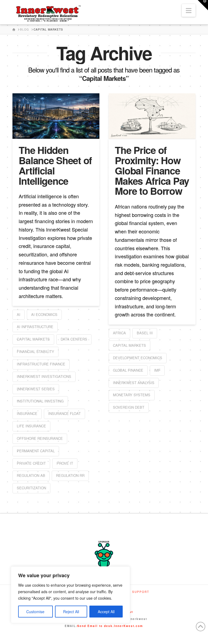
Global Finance (128, 370)
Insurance (27, 413)
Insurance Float (64, 413)
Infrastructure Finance (41, 363)
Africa (119, 332)
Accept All (106, 611)
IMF (157, 370)
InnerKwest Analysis (133, 382)
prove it (65, 463)
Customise (35, 611)
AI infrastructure (35, 326)
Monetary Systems (131, 394)
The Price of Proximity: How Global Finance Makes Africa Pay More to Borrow (152, 170)
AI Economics (44, 314)
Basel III (145, 332)
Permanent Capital (36, 450)
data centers (74, 339)
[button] (189, 10)
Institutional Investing (40, 401)
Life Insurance (31, 425)
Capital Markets (33, 339)
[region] (70, 594)
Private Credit (31, 463)
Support (140, 592)
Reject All (71, 611)
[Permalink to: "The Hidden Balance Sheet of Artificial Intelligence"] (55, 116)
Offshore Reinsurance (40, 438)
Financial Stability (35, 351)
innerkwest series (36, 388)
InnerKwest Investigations (44, 376)
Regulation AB (31, 475)
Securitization (31, 487)
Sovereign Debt (128, 407)
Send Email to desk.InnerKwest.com (110, 626)
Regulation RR (70, 475)
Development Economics (137, 357)
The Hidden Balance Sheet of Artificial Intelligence (55, 165)
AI (18, 314)
